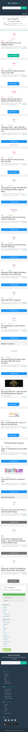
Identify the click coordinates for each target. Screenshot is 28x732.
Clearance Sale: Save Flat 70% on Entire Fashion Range (13, 511)
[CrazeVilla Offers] (14, 471)
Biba (4, 612)
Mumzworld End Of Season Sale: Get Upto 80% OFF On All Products (13, 361)
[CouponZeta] (14, 3)
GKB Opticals (6, 616)
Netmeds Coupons (8, 692)
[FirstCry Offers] (14, 414)
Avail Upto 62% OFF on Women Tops (13, 480)
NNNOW (5, 643)
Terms (5, 707)
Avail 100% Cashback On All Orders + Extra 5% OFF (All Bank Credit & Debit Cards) (13, 541)
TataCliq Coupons (7, 689)
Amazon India (6, 622)
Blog (5, 679)
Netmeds (5, 639)
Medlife (5, 628)
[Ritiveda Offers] (14, 383)
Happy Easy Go (6, 641)
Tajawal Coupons (7, 694)
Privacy (5, 706)
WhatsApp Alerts (7, 683)
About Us (6, 704)
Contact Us (6, 709)
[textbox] (11, 8)
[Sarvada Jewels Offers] (14, 443)
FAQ (5, 711)
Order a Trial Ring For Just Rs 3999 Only (14, 450)
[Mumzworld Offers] (14, 351)
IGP (4, 626)
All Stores (6, 674)
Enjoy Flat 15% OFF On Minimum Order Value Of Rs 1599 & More (13, 569)
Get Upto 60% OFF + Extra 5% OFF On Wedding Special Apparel (14, 392)
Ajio (4, 630)
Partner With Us (7, 713)
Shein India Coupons (8, 698)
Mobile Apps (6, 681)
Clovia (4, 633)
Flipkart (5, 624)
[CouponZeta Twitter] (9, 720)
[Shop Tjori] (3, 18)
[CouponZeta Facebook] (5, 720)
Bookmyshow (6, 637)
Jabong (5, 609)
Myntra (5, 607)
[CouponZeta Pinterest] (12, 720)
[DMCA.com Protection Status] (6, 650)
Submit (24, 663)
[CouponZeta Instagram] (15, 720)
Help (5, 677)
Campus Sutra (6, 614)
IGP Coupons (6, 691)
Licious (5, 645)
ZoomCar (5, 635)
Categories (6, 675)
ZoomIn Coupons (7, 696)
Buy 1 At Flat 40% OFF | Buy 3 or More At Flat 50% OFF (13, 423)
